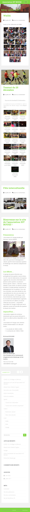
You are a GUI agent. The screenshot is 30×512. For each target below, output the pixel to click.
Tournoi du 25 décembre (10, 88)
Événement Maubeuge (9, 458)
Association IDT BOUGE (12, 2)
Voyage (7, 427)
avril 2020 (7, 475)
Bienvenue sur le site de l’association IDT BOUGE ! (14, 222)
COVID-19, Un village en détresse (12, 379)
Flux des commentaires (10, 495)
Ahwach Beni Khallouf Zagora (11, 387)
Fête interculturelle (13, 188)
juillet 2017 (8, 478)
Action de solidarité (9, 396)
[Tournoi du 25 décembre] (15, 77)
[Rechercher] (24, 435)
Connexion (6, 489)
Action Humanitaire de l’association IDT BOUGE (14, 454)
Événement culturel (10, 412)
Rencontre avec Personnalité (11, 390)
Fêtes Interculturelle (10, 415)
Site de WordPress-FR (9, 498)
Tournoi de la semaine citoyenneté (14, 405)
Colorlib (14, 510)
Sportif (5, 399)
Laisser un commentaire (19, 20)
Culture (5, 408)
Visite (6, 424)
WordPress (25, 510)
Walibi (7, 15)
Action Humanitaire (9, 393)
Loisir (5, 418)
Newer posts (6, 372)
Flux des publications (9, 492)
